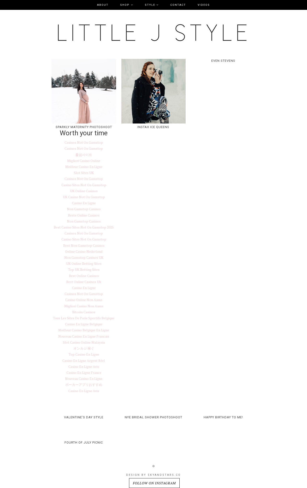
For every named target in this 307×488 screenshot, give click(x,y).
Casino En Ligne (84, 203)
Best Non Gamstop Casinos (84, 245)
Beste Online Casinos (84, 215)
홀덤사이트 (83, 154)
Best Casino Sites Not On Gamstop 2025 (84, 227)
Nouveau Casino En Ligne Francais (83, 336)
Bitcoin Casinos (83, 312)
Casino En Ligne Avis (83, 366)
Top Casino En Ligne (84, 354)
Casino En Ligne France (83, 372)
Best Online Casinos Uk (83, 281)
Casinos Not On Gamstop (84, 142)
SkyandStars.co (164, 474)
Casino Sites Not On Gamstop (83, 185)
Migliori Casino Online (83, 160)
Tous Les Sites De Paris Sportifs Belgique (83, 318)
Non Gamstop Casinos (84, 209)
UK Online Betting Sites (83, 263)
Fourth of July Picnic (84, 442)
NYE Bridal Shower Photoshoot (153, 417)
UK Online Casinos (84, 191)
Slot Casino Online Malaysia (84, 342)
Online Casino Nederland (83, 251)
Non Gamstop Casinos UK (83, 257)
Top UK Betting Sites (84, 269)
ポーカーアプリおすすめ (83, 384)
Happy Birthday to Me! (223, 417)
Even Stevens (223, 60)
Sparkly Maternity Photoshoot (84, 127)
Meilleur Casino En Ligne (83, 166)
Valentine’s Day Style (83, 417)
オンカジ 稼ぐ (83, 348)
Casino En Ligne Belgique (83, 324)
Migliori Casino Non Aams (83, 306)
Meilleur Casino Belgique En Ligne (83, 330)
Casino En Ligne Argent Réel (83, 360)
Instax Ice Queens (153, 127)
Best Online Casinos (84, 275)
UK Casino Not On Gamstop (84, 197)
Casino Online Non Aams (83, 299)
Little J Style (153, 34)
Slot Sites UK (84, 172)
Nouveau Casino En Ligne (83, 378)
